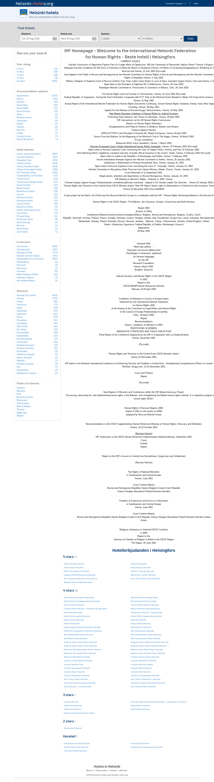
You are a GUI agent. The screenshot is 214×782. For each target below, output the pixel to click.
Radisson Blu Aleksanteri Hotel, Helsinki (82, 649)
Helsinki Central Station (28, 255)
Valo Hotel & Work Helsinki (143, 686)
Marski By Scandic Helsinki (143, 575)
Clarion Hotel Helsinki (74, 605)
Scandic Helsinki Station (142, 664)
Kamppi (20, 298)
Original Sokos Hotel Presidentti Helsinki (150, 642)
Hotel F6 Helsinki (138, 564)
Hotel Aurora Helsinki (74, 620)
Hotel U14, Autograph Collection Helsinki (83, 631)
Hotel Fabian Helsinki (140, 623)
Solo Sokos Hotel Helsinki (76, 679)
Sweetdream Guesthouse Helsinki (147, 747)
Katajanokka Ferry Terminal (30, 258)
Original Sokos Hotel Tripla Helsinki (80, 646)
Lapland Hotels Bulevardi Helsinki (80, 575)
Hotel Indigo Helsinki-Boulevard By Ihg (82, 627)
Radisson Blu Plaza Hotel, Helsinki (147, 649)
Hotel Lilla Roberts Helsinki (76, 571)
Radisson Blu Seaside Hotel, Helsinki (148, 653)
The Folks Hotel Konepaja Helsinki (80, 683)
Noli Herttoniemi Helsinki (142, 631)
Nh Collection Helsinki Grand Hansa (80, 578)
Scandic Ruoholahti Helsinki (77, 675)
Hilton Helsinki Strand (74, 564)
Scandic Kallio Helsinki (141, 668)
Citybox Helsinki (71, 702)
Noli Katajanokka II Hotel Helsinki (146, 634)
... (54, 38)
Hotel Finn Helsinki (72, 709)
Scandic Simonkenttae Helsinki (145, 675)
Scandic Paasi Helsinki (74, 672)
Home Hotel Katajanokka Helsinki (146, 616)
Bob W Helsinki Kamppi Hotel (144, 597)
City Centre (22, 246)
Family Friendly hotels (28, 166)
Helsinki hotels (44, 12)
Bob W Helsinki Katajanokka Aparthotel (82, 601)
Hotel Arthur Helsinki (140, 705)
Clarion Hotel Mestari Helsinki (145, 605)
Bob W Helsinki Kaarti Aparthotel (79, 597)
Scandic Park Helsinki (140, 672)
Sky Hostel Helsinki (73, 728)
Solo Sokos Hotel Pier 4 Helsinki (145, 679)
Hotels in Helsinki (107, 766)
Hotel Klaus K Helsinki (141, 627)
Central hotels (24, 163)
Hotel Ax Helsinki (138, 620)
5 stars (20, 68)
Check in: (26, 33)
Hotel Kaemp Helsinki (141, 567)
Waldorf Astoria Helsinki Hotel (78, 582)
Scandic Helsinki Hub (73, 664)
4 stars (20, 71)
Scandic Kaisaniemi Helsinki (77, 668)
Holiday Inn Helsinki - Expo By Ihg (146, 612)
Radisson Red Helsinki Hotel (77, 657)
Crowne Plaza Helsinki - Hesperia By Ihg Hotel (85, 608)
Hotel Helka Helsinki (140, 709)
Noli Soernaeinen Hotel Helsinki (145, 638)
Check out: (67, 33)
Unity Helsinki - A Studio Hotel (77, 686)
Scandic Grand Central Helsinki (145, 657)
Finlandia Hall (23, 249)
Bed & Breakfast (25, 139)
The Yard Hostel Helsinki (75, 750)
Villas (19, 114)
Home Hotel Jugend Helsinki (77, 616)
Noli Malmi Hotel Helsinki (75, 638)
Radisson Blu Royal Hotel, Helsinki (80, 653)
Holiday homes (24, 117)
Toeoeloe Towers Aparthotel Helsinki (148, 683)
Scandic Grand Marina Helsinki (78, 660)
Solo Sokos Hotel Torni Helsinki (145, 578)
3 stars (20, 74)
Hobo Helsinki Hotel (73, 612)
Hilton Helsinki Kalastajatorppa (145, 608)
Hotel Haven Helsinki (73, 567)
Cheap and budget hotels (29, 169)
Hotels (20, 98)
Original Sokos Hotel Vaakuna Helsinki (149, 646)
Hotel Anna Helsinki (73, 705)
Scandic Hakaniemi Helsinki (143, 660)
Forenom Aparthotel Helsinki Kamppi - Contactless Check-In (159, 702)
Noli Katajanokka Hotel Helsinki (78, 634)
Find (190, 39)
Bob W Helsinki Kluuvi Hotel (143, 601)
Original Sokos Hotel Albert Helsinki (80, 642)
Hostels (21, 101)
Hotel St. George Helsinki (142, 571)
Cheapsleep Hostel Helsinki (77, 743)
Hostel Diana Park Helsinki (76, 747)
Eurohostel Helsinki (140, 743)
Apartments (23, 95)
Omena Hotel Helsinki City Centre (79, 713)
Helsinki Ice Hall (24, 252)
